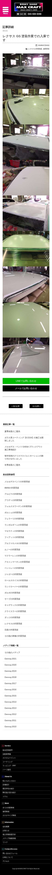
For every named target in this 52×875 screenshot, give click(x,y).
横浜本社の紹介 (8, 789)
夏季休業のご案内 (12, 431)
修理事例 (6, 812)
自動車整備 (7, 754)
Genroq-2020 (10, 665)
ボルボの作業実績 (12, 593)
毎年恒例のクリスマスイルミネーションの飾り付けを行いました (24, 457)
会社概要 (6, 827)
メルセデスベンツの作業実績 (17, 481)
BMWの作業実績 (12, 488)
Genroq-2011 (10, 720)
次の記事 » (36, 406)
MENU (5, 8)
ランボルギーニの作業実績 (16, 525)
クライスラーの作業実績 (15, 611)
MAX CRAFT (33, 5)
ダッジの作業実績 (12, 617)
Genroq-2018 (10, 677)
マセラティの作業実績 (14, 531)
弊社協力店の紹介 (9, 792)
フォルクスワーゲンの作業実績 (18, 506)
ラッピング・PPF (9, 766)
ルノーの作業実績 (12, 549)
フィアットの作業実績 (14, 537)
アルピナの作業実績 (13, 494)
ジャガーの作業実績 (13, 574)
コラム (5, 796)
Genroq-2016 (10, 689)
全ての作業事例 (8, 808)
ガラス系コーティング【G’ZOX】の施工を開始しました (24, 439)
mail (21, 14)
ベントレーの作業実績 (14, 568)
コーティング (8, 762)
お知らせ (6, 831)
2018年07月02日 (43, 45)
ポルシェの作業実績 (13, 512)
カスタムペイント (9, 758)
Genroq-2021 (10, 659)
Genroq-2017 (10, 683)
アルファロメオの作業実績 (16, 543)
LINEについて (8, 857)
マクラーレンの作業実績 (15, 556)
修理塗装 (46, 49)
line (18, 14)
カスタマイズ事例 (9, 815)
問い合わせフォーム (10, 853)
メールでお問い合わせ (26, 388)
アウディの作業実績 (13, 500)
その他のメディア (12, 652)
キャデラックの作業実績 (15, 605)
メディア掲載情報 (9, 838)
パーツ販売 (7, 770)
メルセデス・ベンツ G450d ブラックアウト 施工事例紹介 (24, 448)
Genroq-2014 (10, 702)
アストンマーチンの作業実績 (17, 562)
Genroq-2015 (10, 696)
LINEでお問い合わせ (26, 381)
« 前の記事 (16, 406)
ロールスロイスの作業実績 (16, 580)
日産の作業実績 (11, 630)
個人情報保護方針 (9, 834)
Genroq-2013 (10, 708)
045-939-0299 (34, 14)
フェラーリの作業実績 (14, 519)
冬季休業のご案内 (12, 465)
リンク (5, 842)
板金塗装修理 (8, 750)
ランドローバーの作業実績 (16, 586)
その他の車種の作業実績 (15, 636)
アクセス (6, 861)
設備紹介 (6, 785)
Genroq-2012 (10, 714)
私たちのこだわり (9, 781)
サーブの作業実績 (12, 599)
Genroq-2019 (10, 671)
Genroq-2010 (10, 726)
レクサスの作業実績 (35, 49)
